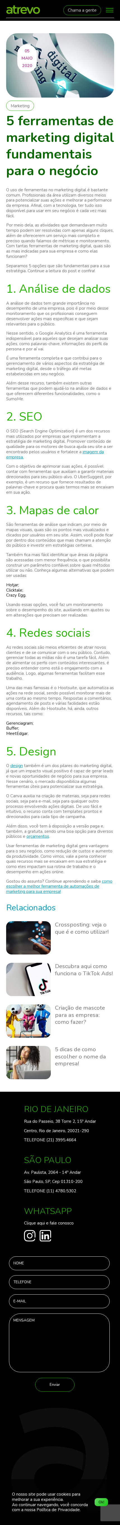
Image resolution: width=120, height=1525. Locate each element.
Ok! (101, 1502)
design (16, 765)
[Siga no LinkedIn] (45, 1236)
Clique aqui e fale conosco (49, 1223)
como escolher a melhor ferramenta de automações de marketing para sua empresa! (59, 887)
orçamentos (38, 836)
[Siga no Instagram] (29, 1236)
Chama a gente (82, 10)
